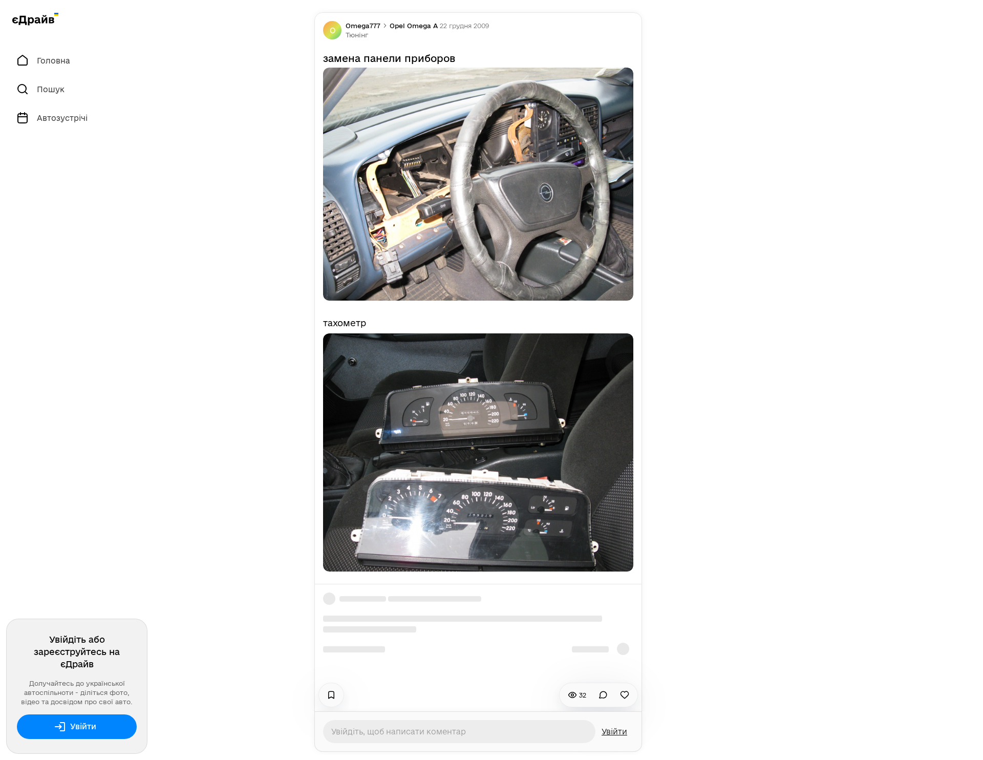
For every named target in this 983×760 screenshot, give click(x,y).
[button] (357, 34)
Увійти (83, 726)
